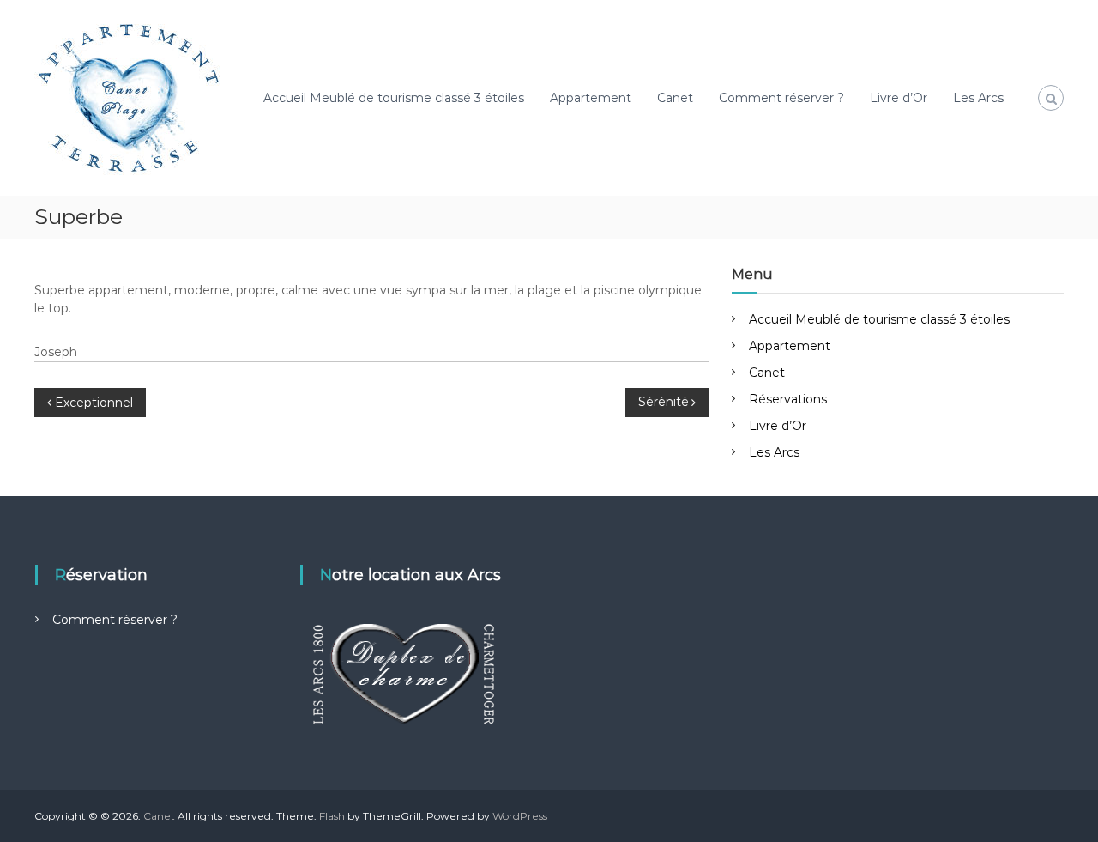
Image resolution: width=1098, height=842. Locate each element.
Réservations (788, 399)
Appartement (590, 98)
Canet (675, 98)
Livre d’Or (898, 98)
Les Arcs (978, 98)
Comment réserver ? (781, 98)
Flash (332, 815)
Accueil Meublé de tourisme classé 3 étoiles (393, 98)
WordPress (519, 815)
